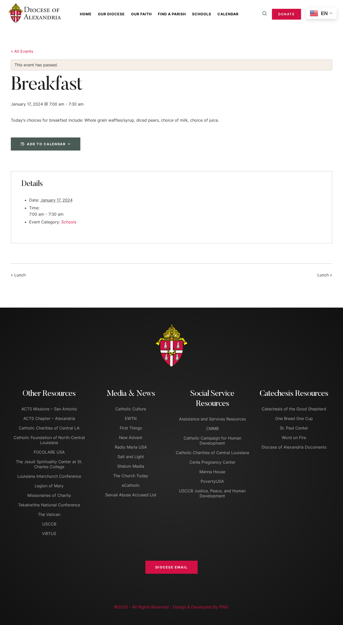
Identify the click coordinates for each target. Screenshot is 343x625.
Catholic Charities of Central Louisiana (212, 452)
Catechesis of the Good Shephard (294, 408)
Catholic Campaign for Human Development (212, 441)
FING (223, 606)
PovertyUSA (212, 481)
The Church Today (130, 475)
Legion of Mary (49, 485)
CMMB (212, 428)
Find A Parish (172, 14)
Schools (201, 14)
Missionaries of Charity (49, 495)
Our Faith (141, 14)
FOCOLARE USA (49, 452)
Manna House (212, 471)
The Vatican (49, 514)
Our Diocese (111, 14)
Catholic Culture (130, 408)
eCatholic (131, 485)
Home (86, 14)
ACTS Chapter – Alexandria (49, 418)
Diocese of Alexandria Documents (294, 447)
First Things (131, 427)
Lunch (18, 275)
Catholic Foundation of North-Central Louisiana (49, 440)
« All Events (22, 51)
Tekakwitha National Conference (49, 504)
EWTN (131, 418)
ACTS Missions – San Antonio (49, 408)
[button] (171, 567)
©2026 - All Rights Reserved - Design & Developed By (166, 606)
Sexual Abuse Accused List (130, 494)
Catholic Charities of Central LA (49, 427)
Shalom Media (130, 466)
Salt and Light (131, 456)
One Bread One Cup (294, 418)
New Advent (130, 437)
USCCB (49, 523)
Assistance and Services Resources (212, 418)
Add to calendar (46, 144)
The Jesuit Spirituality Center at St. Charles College (49, 464)
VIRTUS (49, 533)
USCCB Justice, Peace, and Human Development (212, 493)
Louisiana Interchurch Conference (49, 476)
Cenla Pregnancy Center (212, 462)
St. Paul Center (294, 427)
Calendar (228, 14)
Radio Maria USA (131, 447)
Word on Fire (294, 437)
